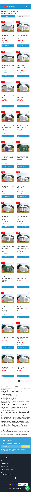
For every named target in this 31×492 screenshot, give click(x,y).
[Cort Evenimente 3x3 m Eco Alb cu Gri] (23, 268)
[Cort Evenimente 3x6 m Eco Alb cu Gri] (8, 238)
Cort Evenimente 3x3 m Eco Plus (8, 338)
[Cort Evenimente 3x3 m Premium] (8, 207)
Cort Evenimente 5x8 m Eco (8, 96)
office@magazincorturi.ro (8, 474)
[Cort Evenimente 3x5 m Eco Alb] (8, 358)
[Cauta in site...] (26, 6)
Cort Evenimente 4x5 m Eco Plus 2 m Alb (23, 307)
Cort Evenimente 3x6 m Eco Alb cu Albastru (23, 247)
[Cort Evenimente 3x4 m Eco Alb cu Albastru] (8, 147)
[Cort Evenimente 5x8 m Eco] (8, 87)
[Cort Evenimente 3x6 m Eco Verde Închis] (8, 268)
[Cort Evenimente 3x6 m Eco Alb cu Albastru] (23, 238)
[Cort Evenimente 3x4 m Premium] (23, 328)
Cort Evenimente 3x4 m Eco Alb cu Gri (23, 126)
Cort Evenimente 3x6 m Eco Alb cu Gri (8, 247)
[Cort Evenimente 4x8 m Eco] (8, 57)
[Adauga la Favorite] (13, 21)
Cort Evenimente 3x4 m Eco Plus (23, 368)
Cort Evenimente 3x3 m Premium (8, 217)
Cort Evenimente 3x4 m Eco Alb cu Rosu (8, 126)
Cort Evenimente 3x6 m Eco (23, 36)
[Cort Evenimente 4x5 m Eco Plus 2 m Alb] (23, 298)
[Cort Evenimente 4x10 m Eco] (23, 177)
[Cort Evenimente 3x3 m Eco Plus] (8, 328)
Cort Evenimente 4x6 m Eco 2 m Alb (23, 66)
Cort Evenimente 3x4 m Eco (8, 36)
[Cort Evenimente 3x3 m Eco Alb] (23, 87)
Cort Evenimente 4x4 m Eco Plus (8, 187)
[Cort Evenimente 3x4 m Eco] (8, 26)
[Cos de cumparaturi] (29, 6)
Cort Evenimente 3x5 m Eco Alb (8, 368)
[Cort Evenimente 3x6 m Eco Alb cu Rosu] (23, 207)
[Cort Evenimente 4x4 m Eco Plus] (8, 177)
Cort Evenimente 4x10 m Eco (22, 187)
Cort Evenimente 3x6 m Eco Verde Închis (8, 277)
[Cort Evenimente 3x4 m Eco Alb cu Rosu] (8, 117)
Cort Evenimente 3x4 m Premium (23, 338)
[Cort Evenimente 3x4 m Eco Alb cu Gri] (23, 117)
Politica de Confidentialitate (8, 450)
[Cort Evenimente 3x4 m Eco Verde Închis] (23, 147)
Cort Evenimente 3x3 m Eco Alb (23, 96)
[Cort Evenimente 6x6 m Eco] (8, 298)
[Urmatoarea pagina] (28, 381)
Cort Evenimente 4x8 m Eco (8, 66)
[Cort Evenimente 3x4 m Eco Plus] (23, 358)
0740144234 (5, 472)
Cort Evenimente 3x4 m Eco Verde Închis (23, 156)
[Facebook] (15, 478)
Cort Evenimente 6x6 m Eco (8, 307)
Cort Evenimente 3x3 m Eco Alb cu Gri (23, 277)
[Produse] (2, 6)
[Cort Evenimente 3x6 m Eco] (23, 26)
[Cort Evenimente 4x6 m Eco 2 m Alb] (23, 57)
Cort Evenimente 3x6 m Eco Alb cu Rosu (23, 217)
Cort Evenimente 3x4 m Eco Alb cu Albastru (8, 156)
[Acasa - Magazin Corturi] (9, 6)
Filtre (8, 16)
